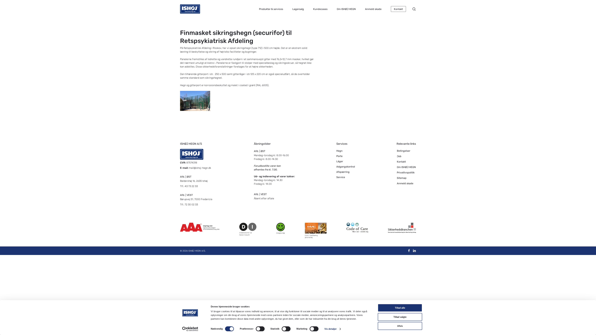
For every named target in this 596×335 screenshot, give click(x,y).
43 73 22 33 (191, 186)
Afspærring (343, 171)
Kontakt (401, 161)
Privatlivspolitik (406, 172)
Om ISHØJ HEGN (406, 167)
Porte (339, 156)
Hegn (339, 150)
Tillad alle (400, 307)
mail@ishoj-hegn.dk (200, 167)
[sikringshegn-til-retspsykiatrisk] (196, 101)
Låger (339, 161)
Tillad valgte (399, 317)
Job (399, 156)
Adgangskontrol (345, 166)
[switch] (260, 328)
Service (340, 177)
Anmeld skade (405, 183)
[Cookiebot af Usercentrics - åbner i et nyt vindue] (190, 329)
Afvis (400, 326)
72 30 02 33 (191, 204)
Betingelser (403, 150)
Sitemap (401, 177)
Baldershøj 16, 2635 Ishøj (194, 180)
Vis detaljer (330, 329)
